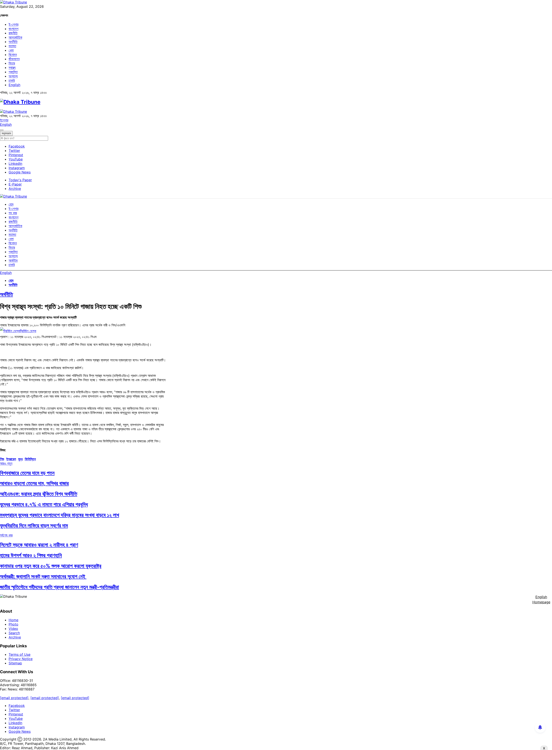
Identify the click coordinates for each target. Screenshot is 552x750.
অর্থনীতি (13, 41)
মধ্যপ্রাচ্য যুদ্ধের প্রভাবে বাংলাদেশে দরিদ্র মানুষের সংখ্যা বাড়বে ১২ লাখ (59, 515)
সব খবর (13, 213)
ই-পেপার (13, 24)
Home (13, 620)
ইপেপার (4, 120)
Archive (15, 188)
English (14, 85)
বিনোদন (13, 54)
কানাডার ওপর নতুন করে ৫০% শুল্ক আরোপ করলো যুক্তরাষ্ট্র (50, 566)
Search (14, 633)
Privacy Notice (21, 659)
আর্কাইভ (13, 260)
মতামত (12, 46)
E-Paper (15, 184)
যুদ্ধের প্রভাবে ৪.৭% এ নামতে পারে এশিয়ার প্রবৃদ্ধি (44, 504)
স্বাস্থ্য (12, 67)
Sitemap (15, 663)
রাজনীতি (13, 33)
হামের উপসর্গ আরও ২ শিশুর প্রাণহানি (31, 555)
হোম (11, 204)
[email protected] (14, 698)
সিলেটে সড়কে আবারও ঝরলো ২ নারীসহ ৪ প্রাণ (39, 545)
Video (13, 628)
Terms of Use (19, 654)
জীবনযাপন (14, 59)
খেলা (11, 50)
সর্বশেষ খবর (6, 535)
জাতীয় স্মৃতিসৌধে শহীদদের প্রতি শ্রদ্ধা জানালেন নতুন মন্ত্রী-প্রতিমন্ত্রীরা (59, 587)
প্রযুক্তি (13, 72)
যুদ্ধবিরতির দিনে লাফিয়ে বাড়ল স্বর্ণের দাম (34, 525)
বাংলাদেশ (13, 29)
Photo (13, 624)
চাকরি (12, 80)
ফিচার (12, 63)
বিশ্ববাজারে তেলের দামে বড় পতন (27, 473)
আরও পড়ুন (6, 463)
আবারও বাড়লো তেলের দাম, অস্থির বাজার (34, 483)
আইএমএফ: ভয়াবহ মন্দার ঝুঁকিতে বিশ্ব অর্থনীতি (38, 494)
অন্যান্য (13, 76)
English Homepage (541, 599)
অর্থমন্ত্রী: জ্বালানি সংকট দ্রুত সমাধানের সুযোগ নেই (43, 576)
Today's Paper (20, 180)
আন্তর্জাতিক (15, 37)
